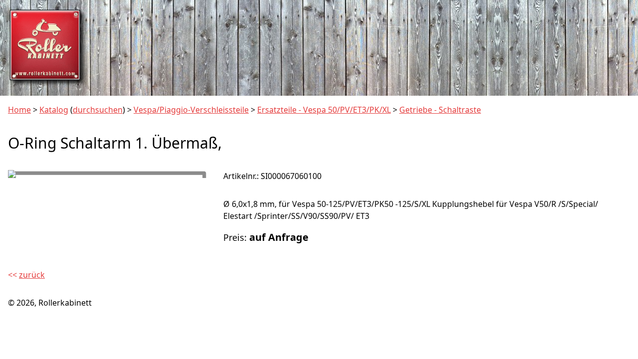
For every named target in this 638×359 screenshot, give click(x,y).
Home (19, 109)
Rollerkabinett (65, 302)
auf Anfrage (279, 237)
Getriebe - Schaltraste (440, 109)
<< (26, 274)
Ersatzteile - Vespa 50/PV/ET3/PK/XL (324, 109)
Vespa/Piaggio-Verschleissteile (191, 109)
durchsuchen (98, 109)
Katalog (53, 109)
